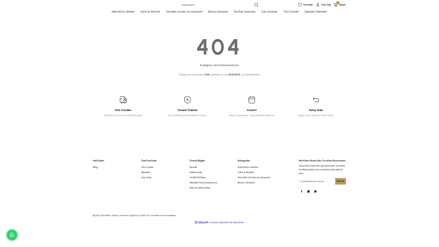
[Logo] (187, 153)
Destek (193, 167)
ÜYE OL (341, 181)
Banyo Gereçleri (246, 182)
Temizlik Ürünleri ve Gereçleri (254, 177)
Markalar (145, 172)
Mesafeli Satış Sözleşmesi (203, 182)
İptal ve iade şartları (200, 187)
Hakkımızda (195, 172)
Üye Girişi (146, 177)
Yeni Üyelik (147, 167)
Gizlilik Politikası (197, 177)
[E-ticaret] (219, 222)
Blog (95, 167)
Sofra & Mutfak (246, 172)
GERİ (207, 74)
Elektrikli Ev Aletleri (248, 167)
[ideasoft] (201, 222)
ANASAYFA (234, 74)
